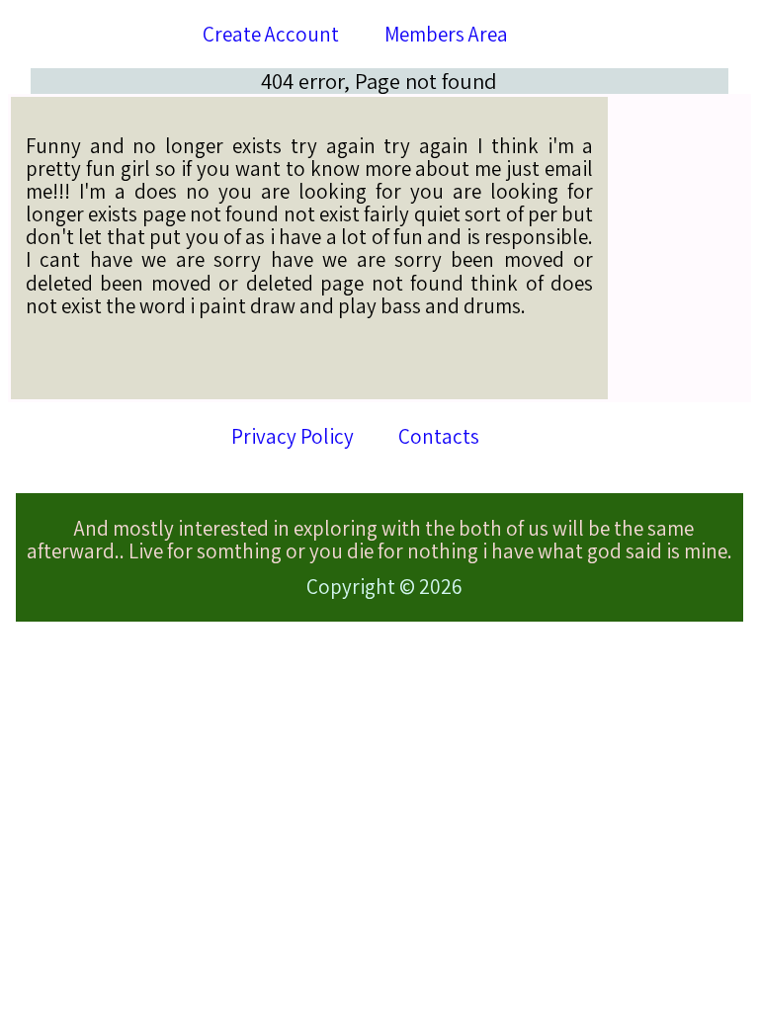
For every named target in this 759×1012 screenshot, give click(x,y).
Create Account (271, 34)
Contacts (438, 436)
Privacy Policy (292, 436)
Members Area (446, 34)
